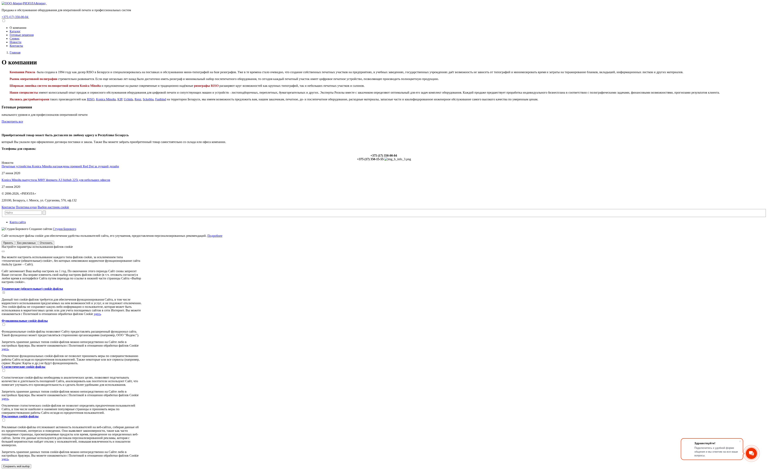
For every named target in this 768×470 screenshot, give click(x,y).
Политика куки (26, 207)
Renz (138, 99)
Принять (8, 242)
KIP (119, 99)
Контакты (8, 207)
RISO (90, 99)
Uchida (128, 99)
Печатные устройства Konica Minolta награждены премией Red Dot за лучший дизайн (60, 166)
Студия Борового (64, 229)
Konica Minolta (106, 99)
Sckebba (148, 99)
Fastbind (160, 99)
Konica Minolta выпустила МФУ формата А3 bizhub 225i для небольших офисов (56, 180)
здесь (97, 314)
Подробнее (214, 235)
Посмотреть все (12, 121)
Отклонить (46, 242)
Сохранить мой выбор (16, 466)
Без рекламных (26, 242)
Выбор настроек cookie (53, 207)
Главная (15, 52)
